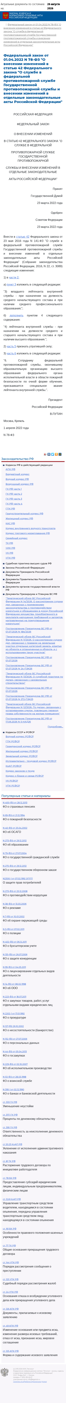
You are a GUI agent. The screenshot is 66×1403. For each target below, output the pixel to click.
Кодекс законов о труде (20, 770)
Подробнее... (55, 726)
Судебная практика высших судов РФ (29, 563)
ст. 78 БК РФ (9, 1178)
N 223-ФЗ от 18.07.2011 (14, 996)
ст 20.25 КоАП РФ (12, 1144)
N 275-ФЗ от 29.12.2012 (15, 866)
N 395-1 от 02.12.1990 (13, 1089)
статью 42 (22, 236)
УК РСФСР (12, 780)
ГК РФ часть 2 (14, 493)
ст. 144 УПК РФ (11, 1262)
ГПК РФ (10, 508)
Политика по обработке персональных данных (30, 1381)
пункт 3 (11, 284)
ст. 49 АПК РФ (10, 1325)
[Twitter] (53, 453)
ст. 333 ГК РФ (10, 1102)
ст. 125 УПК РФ (10, 1279)
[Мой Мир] (60, 453)
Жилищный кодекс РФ (19, 518)
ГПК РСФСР (13, 741)
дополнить (16, 315)
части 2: (14, 277)
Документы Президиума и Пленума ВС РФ (31, 594)
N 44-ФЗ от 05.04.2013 (15, 1051)
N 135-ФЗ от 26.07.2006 (15, 954)
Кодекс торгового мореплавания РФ (28, 533)
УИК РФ (10, 548)
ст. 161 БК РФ (9, 1228)
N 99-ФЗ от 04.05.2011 (14, 967)
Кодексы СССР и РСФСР (20, 732)
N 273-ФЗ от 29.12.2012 (15, 840)
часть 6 (11, 353)
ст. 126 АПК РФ (11, 1309)
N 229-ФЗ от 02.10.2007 (15, 1064)
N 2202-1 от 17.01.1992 (14, 1013)
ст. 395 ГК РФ (10, 1127)
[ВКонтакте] (49, 453)
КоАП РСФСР (13, 766)
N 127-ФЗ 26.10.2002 (13, 1026)
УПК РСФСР (13, 785)
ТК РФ (9, 543)
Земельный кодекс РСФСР (21, 756)
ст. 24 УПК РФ (10, 1292)
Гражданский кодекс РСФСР (23, 746)
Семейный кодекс (16, 538)
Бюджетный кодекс (17, 474)
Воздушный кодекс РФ (19, 484)
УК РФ (9, 552)
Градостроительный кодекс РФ (24, 513)
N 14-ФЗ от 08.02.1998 (14, 984)
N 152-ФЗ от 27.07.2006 (15, 1039)
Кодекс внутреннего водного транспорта (30, 528)
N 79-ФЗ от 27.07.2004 (15, 853)
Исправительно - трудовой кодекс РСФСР (31, 761)
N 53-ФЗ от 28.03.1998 (14, 1076)
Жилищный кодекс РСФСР (22, 751)
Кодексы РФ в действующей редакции (29, 465)
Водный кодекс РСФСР (20, 736)
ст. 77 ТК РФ (9, 1245)
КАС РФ (10, 523)
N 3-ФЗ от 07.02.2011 (13, 929)
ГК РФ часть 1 (14, 488)
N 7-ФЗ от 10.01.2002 (13, 916)
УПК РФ (10, 557)
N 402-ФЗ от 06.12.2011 (15, 941)
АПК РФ (10, 469)
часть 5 (11, 346)
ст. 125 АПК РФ (11, 1351)
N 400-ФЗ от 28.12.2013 (15, 802)
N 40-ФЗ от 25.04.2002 (15, 828)
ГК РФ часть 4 (14, 503)
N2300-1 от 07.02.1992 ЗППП (18, 878)
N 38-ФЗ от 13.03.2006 (14, 904)
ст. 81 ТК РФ (9, 1161)
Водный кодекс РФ (17, 479)
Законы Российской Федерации (25, 567)
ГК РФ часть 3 (14, 498)
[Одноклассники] (56, 453)
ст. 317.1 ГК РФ (10, 1114)
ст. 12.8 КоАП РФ (12, 1199)
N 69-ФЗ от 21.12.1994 (14, 815)
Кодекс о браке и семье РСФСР (25, 775)
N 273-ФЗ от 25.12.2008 (15, 891)
